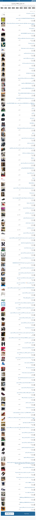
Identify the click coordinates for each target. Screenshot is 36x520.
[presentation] (1, 7)
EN (0, 0)
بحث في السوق (31, 11)
